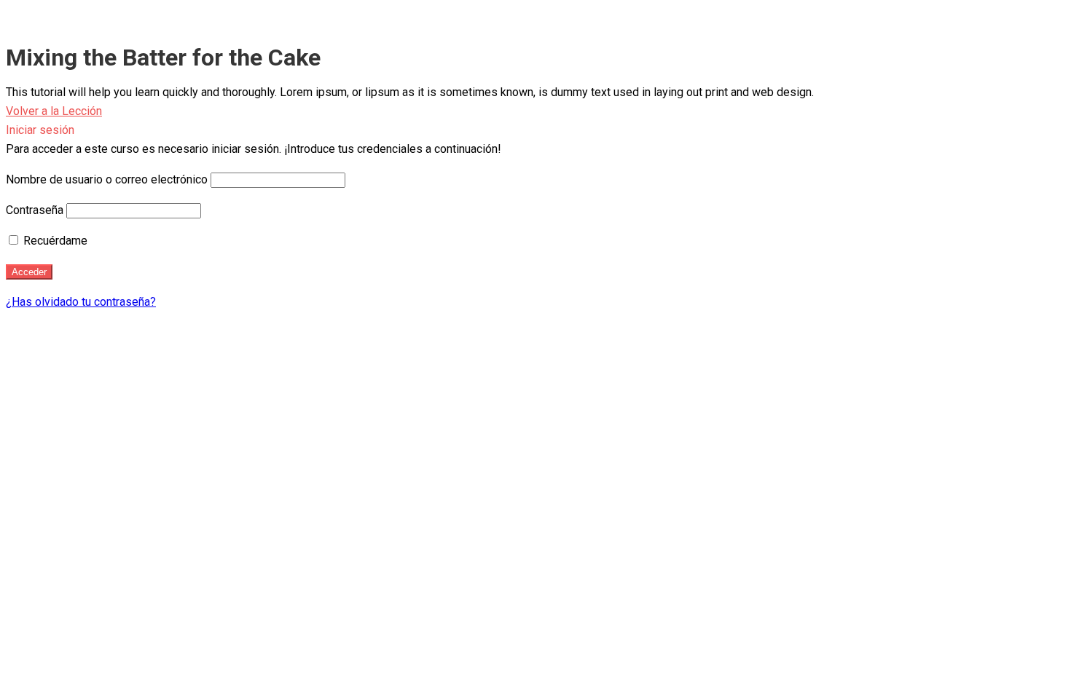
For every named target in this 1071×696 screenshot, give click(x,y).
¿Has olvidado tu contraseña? (81, 302)
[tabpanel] (535, 92)
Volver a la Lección (54, 111)
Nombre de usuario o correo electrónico (107, 179)
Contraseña (34, 210)
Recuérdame (53, 241)
